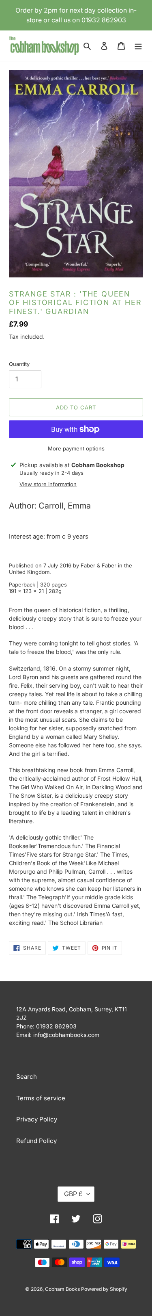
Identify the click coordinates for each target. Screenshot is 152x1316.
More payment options (76, 448)
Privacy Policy (36, 1119)
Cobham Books (63, 1289)
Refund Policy (36, 1141)
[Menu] (138, 45)
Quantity (19, 364)
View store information (48, 484)
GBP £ (73, 1194)
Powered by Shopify (104, 1289)
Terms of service (40, 1098)
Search (26, 1076)
